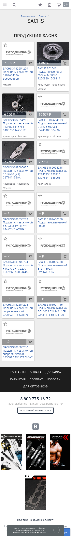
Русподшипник (28, 16)
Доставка (53, 372)
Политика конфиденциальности (35, 519)
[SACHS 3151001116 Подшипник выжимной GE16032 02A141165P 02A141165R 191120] (53, 288)
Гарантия (18, 379)
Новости (54, 379)
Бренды (42, 16)
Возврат (36, 379)
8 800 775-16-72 (35, 398)
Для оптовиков (35, 386)
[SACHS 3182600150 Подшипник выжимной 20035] (53, 203)
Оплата (36, 372)
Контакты (18, 372)
